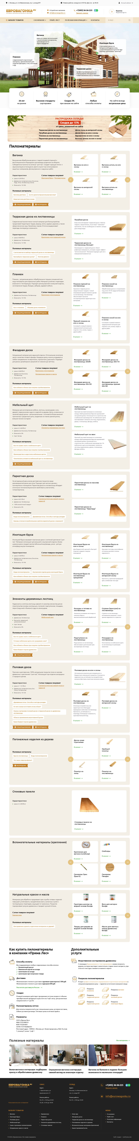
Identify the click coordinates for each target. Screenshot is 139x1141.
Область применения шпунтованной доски (28, 717)
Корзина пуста (121, 12)
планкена (90, 991)
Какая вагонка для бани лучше (24, 199)
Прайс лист (110, 1116)
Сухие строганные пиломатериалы (20, 1125)
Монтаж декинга (43, 257)
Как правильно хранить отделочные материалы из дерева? (34, 926)
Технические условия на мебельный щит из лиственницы (33, 458)
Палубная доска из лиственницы (53, 133)
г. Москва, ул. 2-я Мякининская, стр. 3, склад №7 (24, 3)
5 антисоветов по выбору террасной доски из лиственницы (34, 252)
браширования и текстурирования (99, 964)
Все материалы (122, 1040)
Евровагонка (17, 915)
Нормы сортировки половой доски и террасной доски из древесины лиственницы (37, 712)
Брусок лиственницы (21, 756)
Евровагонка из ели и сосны (87, 136)
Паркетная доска (23, 476)
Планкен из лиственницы (49, 136)
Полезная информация (75, 20)
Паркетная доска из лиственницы (53, 138)
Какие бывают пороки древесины (25, 649)
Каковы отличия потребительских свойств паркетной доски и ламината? (38, 521)
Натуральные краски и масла (46, 374)
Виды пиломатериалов (21, 516)
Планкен (16, 57)
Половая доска (59, 178)
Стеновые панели (23, 791)
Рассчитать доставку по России (28, 987)
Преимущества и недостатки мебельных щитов (30, 454)
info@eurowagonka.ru (57, 13)
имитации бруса (117, 1004)
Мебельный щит (23, 404)
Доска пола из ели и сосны (86, 133)
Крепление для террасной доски (53, 237)
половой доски (116, 997)
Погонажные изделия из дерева (32, 739)
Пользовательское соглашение (18, 1102)
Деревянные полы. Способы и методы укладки (49, 516)
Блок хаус (75, 1114)
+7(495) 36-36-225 (84, 10)
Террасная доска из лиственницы (53, 130)
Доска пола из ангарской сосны (88, 130)
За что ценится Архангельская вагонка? (42, 195)
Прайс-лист (55, 20)
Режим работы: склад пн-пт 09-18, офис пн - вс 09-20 (80, 3)
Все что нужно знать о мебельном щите (27, 445)
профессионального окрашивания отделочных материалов (105, 982)
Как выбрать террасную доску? (24, 257)
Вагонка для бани (20, 195)
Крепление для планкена (50, 295)
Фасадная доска (22, 350)
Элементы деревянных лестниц (53, 428)
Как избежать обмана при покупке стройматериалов (32, 387)
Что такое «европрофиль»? (23, 760)
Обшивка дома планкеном (36, 307)
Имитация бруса (106, 43)
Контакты (95, 20)
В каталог (77, 172)
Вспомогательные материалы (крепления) (39, 842)
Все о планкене (19, 307)
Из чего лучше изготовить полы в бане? (27, 706)
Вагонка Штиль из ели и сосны (88, 138)
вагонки (121, 990)
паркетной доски (93, 1004)
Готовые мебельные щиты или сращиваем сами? (30, 641)
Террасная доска (83, 69)
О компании (110, 1114)
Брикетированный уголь (79, 1128)
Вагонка (40, 35)
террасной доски (93, 997)
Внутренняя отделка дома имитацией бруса (48, 572)
